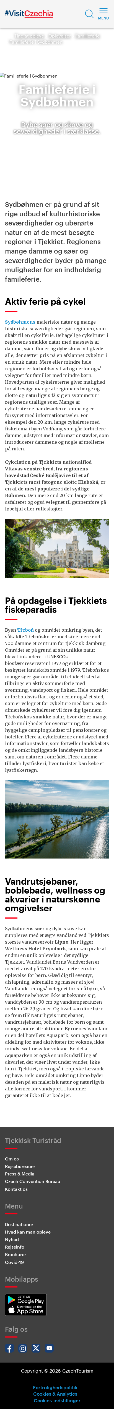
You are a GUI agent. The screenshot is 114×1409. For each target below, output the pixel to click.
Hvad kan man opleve (28, 1231)
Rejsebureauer (20, 1166)
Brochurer (15, 1254)
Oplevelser (59, 35)
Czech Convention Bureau (32, 1181)
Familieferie (87, 35)
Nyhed (12, 1239)
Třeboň (25, 630)
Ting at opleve (29, 35)
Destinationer (19, 1224)
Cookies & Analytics (55, 1393)
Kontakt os (16, 1189)
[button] (89, 14)
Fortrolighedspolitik (55, 1387)
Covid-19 (14, 1262)
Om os (12, 1158)
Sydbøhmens (20, 322)
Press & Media (19, 1173)
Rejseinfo (14, 1246)
